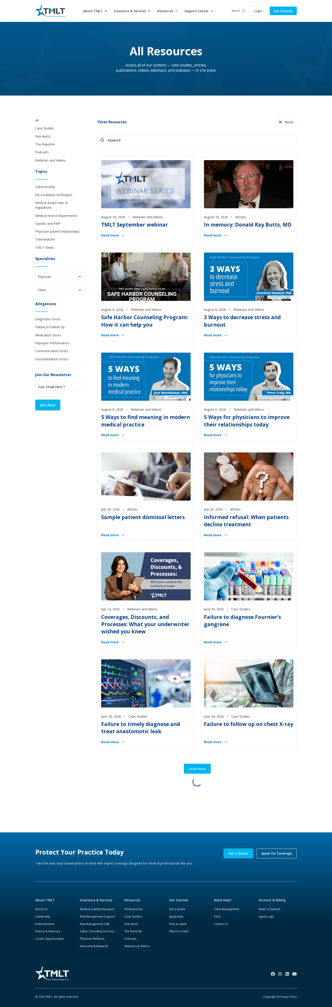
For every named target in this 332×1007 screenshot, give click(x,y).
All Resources (133, 909)
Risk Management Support (97, 916)
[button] (95, 11)
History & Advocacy (47, 931)
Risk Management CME (95, 924)
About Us (41, 909)
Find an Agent (178, 924)
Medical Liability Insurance (97, 909)
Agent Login (266, 916)
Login (258, 11)
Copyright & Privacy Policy (280, 997)
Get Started (283, 11)
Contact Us (221, 924)
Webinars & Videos (136, 946)
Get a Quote (238, 853)
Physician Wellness (92, 939)
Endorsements (44, 924)
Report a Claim (179, 931)
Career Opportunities (49, 939)
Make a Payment (269, 909)
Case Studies (133, 916)
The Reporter (133, 931)
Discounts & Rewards (94, 946)
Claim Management (226, 909)
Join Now (47, 405)
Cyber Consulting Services (97, 931)
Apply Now (176, 916)
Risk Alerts (131, 924)
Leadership (42, 916)
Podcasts (130, 939)
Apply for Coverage (276, 853)
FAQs (217, 916)
